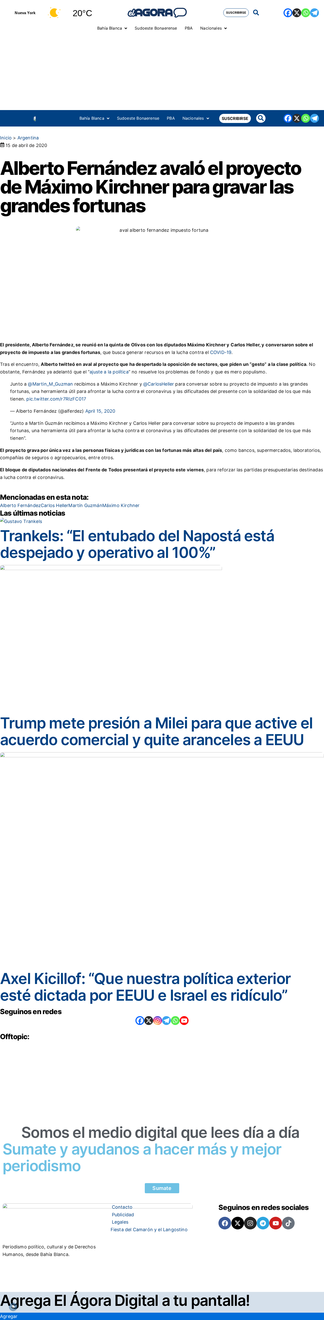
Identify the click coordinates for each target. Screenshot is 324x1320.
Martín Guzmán (85, 505)
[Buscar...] (256, 12)
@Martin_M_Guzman (50, 384)
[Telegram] (314, 12)
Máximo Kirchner (121, 505)
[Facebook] (288, 12)
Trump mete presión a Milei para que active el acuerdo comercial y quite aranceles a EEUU (156, 731)
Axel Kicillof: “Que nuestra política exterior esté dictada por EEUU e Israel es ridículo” (145, 986)
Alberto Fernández (20, 505)
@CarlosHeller (158, 384)
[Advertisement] (162, 72)
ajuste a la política (109, 371)
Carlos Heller (54, 505)
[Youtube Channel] (184, 1020)
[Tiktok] (288, 1223)
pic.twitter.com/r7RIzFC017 (56, 399)
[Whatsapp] (305, 12)
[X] (296, 12)
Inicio (6, 137)
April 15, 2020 (100, 411)
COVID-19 (220, 352)
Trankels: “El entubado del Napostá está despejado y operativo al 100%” (137, 544)
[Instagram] (157, 1020)
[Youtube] (275, 1223)
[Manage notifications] (13, 1307)
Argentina (28, 137)
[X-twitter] (237, 1223)
